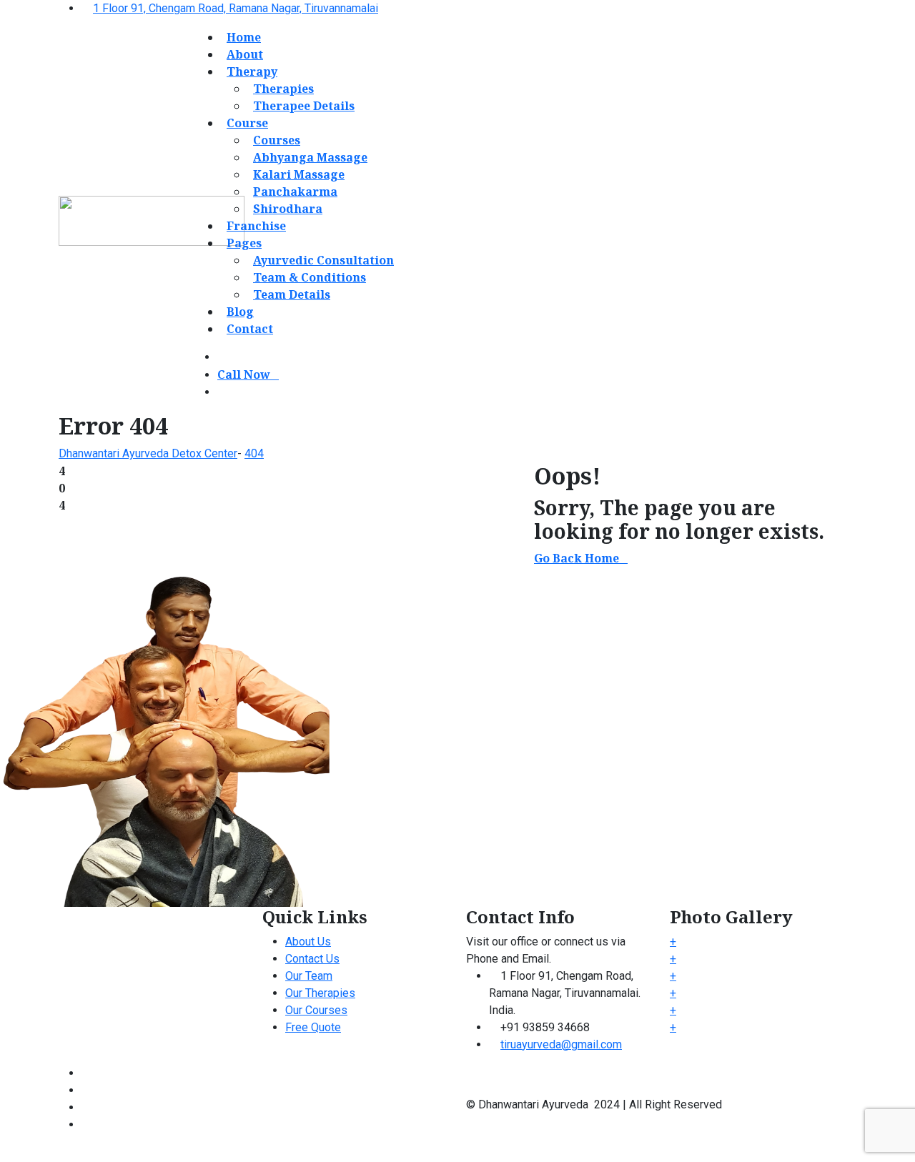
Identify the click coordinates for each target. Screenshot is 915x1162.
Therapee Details (304, 106)
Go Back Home (576, 558)
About (245, 54)
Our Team (308, 976)
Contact (250, 329)
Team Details (291, 294)
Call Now (243, 374)
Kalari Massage (299, 174)
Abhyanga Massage (310, 157)
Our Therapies (320, 993)
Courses (276, 140)
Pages (244, 243)
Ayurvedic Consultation (323, 260)
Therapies (283, 88)
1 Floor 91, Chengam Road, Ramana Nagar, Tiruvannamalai (235, 8)
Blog (240, 311)
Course (247, 123)
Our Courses (316, 1010)
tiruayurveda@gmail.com (561, 1044)
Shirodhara (287, 209)
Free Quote (313, 1027)
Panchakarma (295, 191)
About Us (308, 941)
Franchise (256, 226)
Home (244, 37)
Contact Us (312, 958)
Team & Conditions (309, 277)
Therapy (252, 71)
